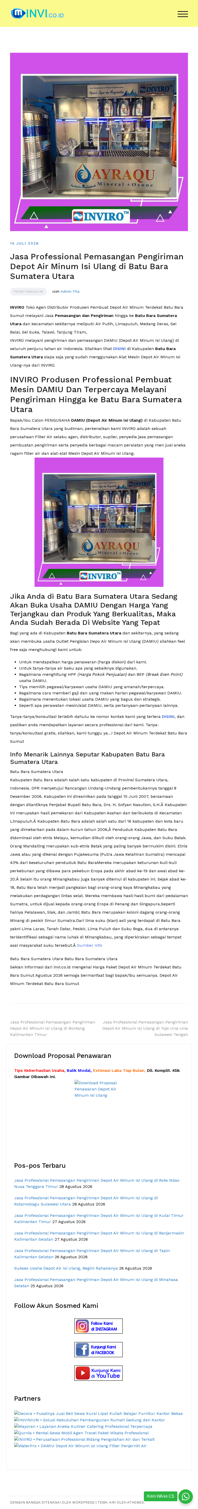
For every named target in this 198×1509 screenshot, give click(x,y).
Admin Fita (70, 291)
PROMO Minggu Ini (28, 291)
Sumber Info (89, 945)
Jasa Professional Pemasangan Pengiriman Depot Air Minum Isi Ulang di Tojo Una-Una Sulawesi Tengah (145, 1028)
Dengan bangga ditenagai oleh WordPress (53, 1502)
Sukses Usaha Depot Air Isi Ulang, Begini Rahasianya (66, 1268)
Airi (112, 1502)
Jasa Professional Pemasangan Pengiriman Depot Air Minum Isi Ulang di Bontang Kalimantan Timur (52, 1028)
